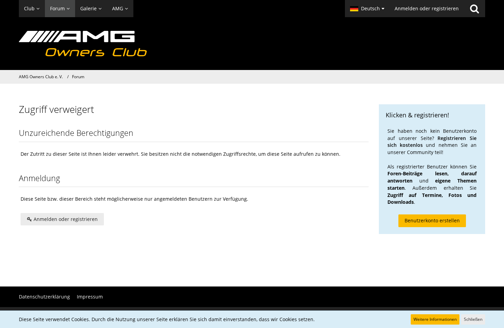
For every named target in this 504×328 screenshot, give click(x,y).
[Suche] (474, 8)
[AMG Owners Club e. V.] (252, 43)
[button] (367, 8)
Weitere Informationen (435, 319)
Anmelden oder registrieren (427, 8)
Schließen (473, 319)
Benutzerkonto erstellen (432, 220)
